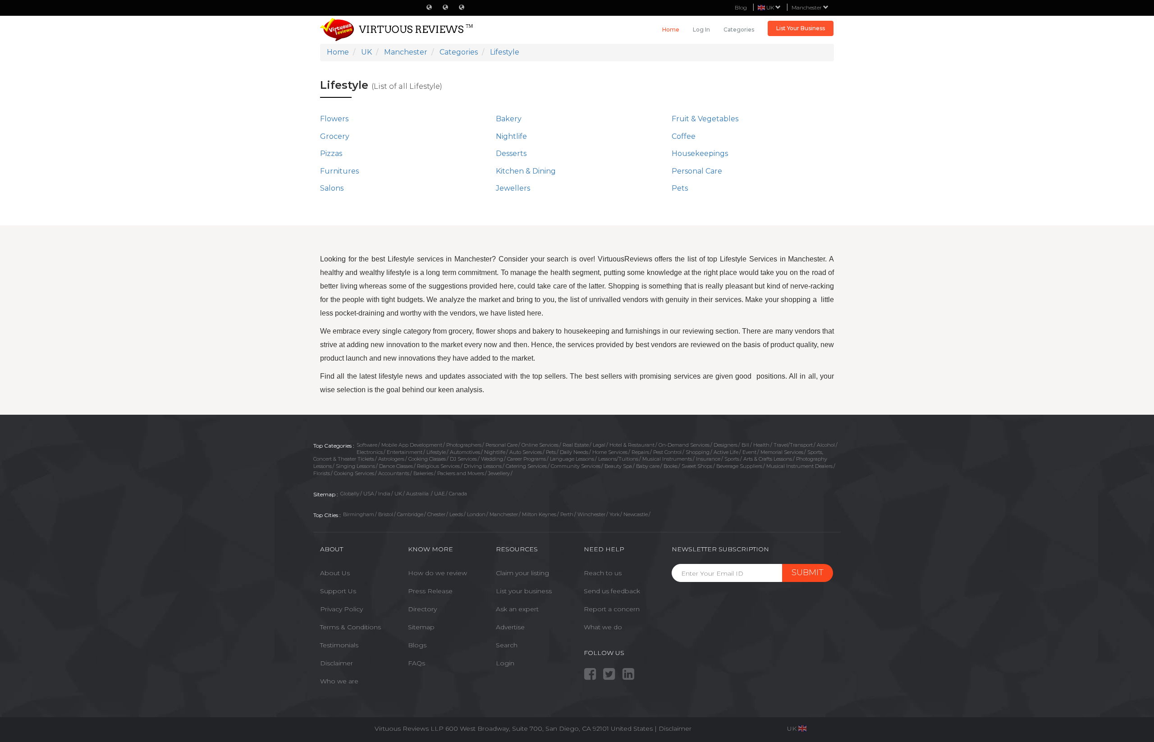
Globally (349, 493)
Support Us (338, 591)
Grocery (334, 136)
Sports (731, 459)
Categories (739, 29)
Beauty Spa (618, 466)
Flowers (334, 119)
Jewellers (513, 188)
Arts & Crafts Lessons (767, 459)
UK (398, 493)
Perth (566, 514)
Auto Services (525, 452)
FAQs (416, 663)
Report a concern (612, 609)
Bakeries (423, 473)
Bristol (385, 514)
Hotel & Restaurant (632, 445)
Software (367, 445)
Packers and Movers (460, 473)
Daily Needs (574, 452)
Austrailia (418, 493)
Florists (321, 473)
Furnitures (339, 171)
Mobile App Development (411, 445)
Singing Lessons (355, 466)
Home (670, 29)
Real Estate (576, 445)
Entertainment (404, 452)
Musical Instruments (667, 459)
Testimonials (339, 645)
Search (506, 645)
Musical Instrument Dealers (799, 466)
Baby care (647, 466)
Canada (458, 493)
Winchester (591, 514)
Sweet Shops (697, 466)
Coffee (684, 136)
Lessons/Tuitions (618, 459)
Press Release (430, 591)
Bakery (509, 119)
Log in (701, 29)
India (384, 493)
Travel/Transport (793, 445)
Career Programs (526, 459)
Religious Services (438, 466)
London (476, 514)
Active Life (726, 452)
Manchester (807, 7)
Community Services (575, 466)
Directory (422, 609)
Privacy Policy (341, 609)
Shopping (698, 452)
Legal (599, 445)
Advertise (510, 627)
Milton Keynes (539, 514)
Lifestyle (436, 452)
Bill (745, 445)
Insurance (708, 459)
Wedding (492, 459)
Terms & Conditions (350, 627)
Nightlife (511, 136)
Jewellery (499, 473)
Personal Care (697, 171)
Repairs (640, 452)
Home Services (609, 452)
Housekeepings (700, 153)
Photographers (463, 445)
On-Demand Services (684, 445)
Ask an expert (517, 609)
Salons (331, 188)
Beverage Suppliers (739, 466)
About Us (335, 573)
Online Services (540, 445)
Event (749, 452)
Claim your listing (522, 573)
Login (505, 663)
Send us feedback (612, 591)
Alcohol (826, 445)
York (614, 514)
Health (761, 445)
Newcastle (635, 514)
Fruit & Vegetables (705, 119)
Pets (680, 188)
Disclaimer (336, 663)
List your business (524, 591)
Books (671, 466)
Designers (725, 445)
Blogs (417, 645)
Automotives (465, 452)
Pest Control (667, 452)
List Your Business (800, 28)
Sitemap (421, 627)
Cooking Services (354, 473)
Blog (741, 7)
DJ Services (463, 459)
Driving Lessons (483, 466)
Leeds (456, 514)
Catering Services (526, 466)
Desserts (511, 153)
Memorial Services (781, 452)
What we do (603, 627)
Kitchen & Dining (526, 171)
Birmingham (358, 514)
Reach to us (603, 573)
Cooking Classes (427, 459)
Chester (436, 514)
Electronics (370, 452)
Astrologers (391, 459)
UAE (439, 493)
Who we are (339, 681)
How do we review (437, 573)
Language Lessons (572, 459)
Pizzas (331, 153)
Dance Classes (396, 466)
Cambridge (410, 514)
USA (368, 493)
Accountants (393, 473)
